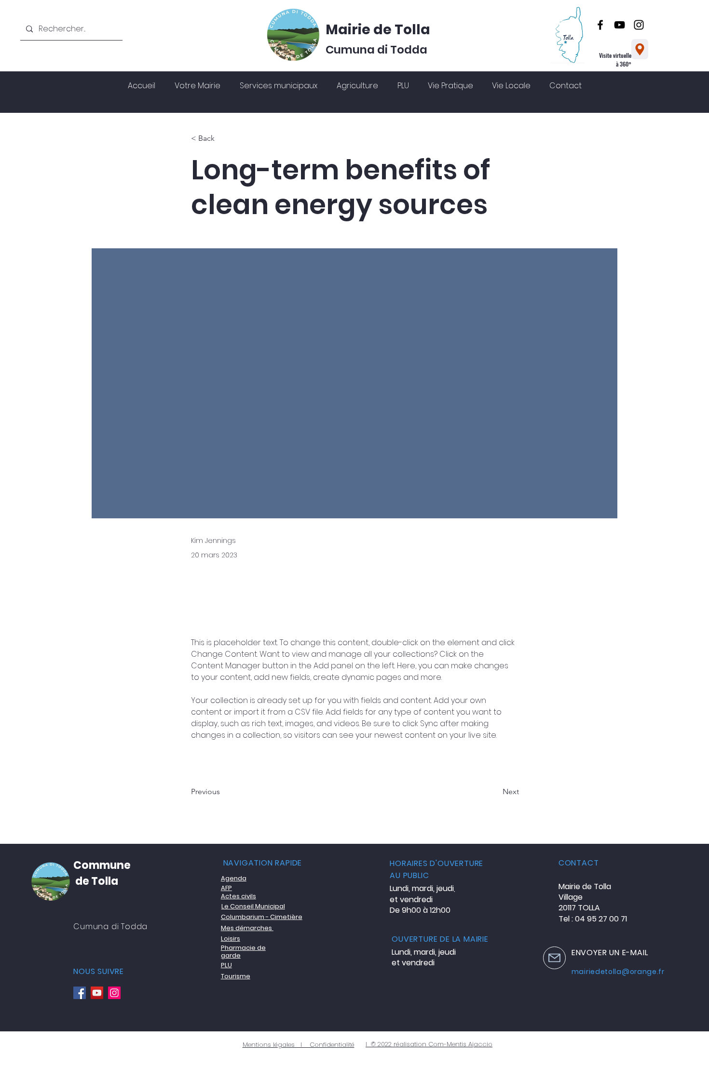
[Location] (639, 49)
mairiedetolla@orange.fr (618, 971)
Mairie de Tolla (378, 29)
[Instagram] (638, 24)
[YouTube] (619, 24)
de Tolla (95, 881)
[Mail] (554, 958)
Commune (102, 865)
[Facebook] (600, 24)
